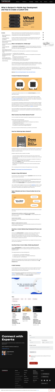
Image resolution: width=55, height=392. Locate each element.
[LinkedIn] (43, 33)
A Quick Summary (5, 60)
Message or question (32, 345)
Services (16, 370)
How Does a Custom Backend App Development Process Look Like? (7, 54)
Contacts (51, 1)
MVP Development (18, 385)
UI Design (16, 383)
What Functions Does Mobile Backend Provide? (6, 42)
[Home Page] (5, 2)
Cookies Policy (26, 380)
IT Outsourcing (17, 372)
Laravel (31, 106)
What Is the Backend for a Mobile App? (6, 36)
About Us (45, 1)
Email (30, 340)
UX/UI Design (17, 381)
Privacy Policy (26, 378)
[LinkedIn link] (44, 380)
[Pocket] (43, 39)
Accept (51, 390)
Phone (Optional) (44, 340)
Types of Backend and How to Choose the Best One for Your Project (7, 50)
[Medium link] (50, 380)
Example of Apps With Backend (5, 47)
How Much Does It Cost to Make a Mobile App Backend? (7, 58)
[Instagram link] (42, 380)
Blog (41, 1)
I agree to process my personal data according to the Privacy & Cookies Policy (41, 356)
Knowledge (31, 1)
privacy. (38, 390)
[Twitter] (43, 37)
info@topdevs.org (5, 348)
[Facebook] (43, 35)
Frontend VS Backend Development (5, 39)
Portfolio (36, 1)
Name (30, 335)
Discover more (44, 383)
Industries (25, 370)
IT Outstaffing (17, 374)
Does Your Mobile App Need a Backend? (7, 44)
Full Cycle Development (18, 376)
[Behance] (47, 380)
